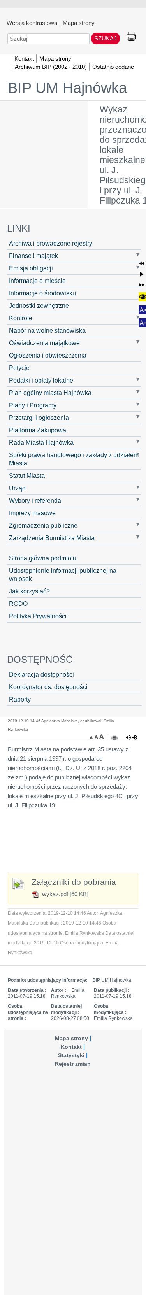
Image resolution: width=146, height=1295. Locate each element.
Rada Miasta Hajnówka (41, 442)
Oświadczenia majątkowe (44, 342)
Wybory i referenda (35, 500)
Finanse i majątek (33, 255)
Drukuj (131, 37)
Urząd (17, 487)
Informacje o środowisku (42, 293)
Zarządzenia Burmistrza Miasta (52, 537)
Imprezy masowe (32, 512)
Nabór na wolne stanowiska (47, 330)
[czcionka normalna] (97, 736)
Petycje (19, 367)
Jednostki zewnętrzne (39, 305)
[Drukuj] (114, 737)
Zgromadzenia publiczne (43, 525)
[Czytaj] (131, 737)
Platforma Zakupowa (37, 429)
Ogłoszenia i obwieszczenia (47, 355)
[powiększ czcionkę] (101, 736)
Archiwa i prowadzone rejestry (50, 243)
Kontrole (20, 317)
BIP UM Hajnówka (67, 88)
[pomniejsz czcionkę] (92, 736)
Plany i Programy (32, 405)
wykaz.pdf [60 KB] (64, 894)
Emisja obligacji (31, 268)
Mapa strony (79, 22)
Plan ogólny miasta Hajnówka (50, 392)
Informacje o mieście (37, 280)
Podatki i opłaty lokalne (41, 380)
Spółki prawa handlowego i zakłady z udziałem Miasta (74, 459)
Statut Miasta (27, 475)
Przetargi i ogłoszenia (39, 417)
